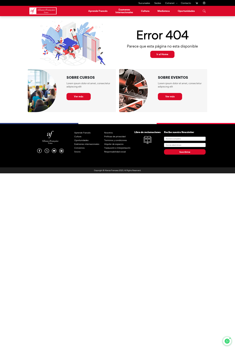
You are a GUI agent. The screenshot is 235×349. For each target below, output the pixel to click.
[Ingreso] (203, 3)
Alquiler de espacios (113, 144)
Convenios (79, 147)
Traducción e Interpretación (117, 147)
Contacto (186, 3)
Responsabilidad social (115, 151)
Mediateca (163, 11)
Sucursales (144, 3)
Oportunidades (186, 11)
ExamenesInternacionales (124, 11)
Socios (77, 151)
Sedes (157, 3)
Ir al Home (162, 54)
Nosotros (108, 132)
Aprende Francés (97, 11)
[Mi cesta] (195, 3)
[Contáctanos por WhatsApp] (227, 341)
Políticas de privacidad (115, 136)
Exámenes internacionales (86, 144)
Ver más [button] (78, 96)
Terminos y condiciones (115, 140)
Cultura (145, 11)
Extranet (169, 3)
